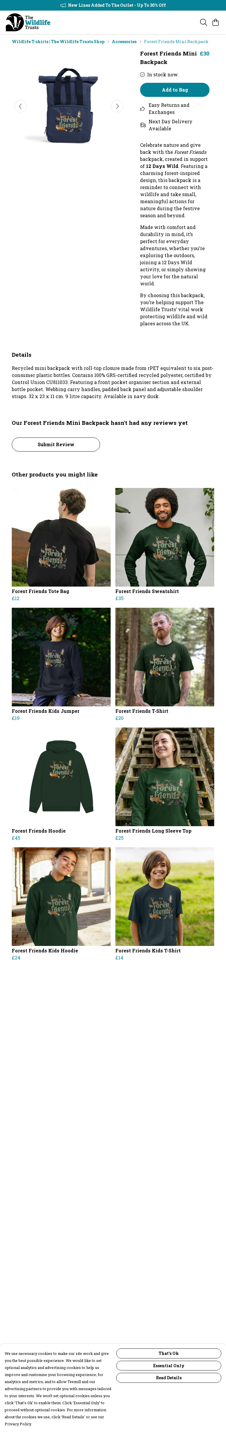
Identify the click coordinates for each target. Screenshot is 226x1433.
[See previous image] (20, 106)
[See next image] (117, 106)
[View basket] (215, 22)
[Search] (204, 22)
